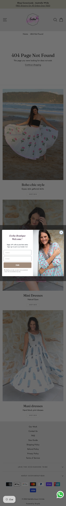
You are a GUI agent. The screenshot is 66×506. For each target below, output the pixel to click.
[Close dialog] (61, 232)
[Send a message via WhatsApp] (60, 494)
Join (17, 265)
